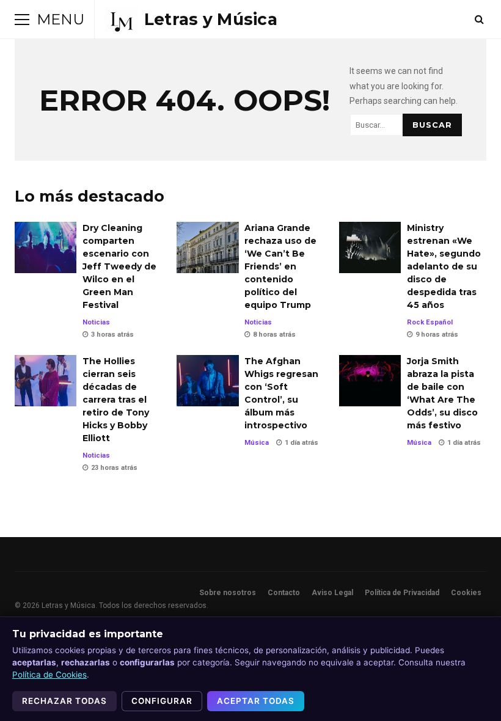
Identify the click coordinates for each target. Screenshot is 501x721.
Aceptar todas (255, 701)
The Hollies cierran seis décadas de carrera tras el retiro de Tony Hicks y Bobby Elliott (45, 380)
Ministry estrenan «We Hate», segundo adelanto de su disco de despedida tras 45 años (370, 247)
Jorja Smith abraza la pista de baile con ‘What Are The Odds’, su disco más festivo (370, 380)
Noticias (96, 322)
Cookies (466, 592)
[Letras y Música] (190, 19)
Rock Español (430, 322)
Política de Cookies (49, 674)
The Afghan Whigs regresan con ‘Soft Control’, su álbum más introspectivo (207, 380)
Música (256, 443)
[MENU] (22, 19)
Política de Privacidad (402, 592)
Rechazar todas (64, 701)
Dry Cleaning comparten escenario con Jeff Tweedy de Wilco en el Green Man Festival (45, 247)
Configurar (161, 701)
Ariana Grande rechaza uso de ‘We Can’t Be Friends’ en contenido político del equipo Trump (207, 247)
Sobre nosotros (227, 592)
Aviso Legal (332, 592)
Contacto (284, 592)
